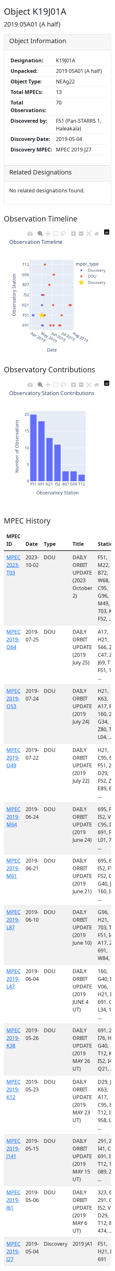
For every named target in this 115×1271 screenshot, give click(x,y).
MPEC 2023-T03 (13, 565)
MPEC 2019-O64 (13, 639)
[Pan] (48, 232)
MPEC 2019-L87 (13, 920)
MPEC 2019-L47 (13, 979)
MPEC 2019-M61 (13, 868)
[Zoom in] (73, 232)
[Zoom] (40, 232)
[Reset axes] (96, 232)
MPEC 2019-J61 (13, 1200)
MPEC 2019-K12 (13, 1089)
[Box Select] (55, 232)
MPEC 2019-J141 (13, 1148)
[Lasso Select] (63, 232)
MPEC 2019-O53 (13, 698)
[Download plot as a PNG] (30, 232)
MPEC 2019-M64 (13, 817)
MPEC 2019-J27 (13, 1251)
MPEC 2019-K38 (13, 1038)
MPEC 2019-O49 (13, 758)
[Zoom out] (81, 232)
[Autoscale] (89, 232)
